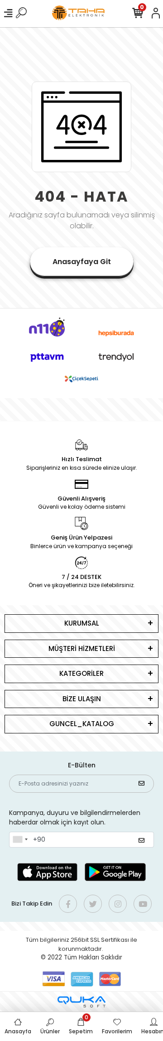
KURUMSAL (81, 623)
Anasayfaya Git (82, 261)
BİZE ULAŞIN (81, 699)
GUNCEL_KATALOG (81, 723)
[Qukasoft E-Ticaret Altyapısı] (81, 1001)
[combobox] (20, 840)
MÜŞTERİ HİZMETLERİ (81, 648)
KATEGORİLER (81, 673)
